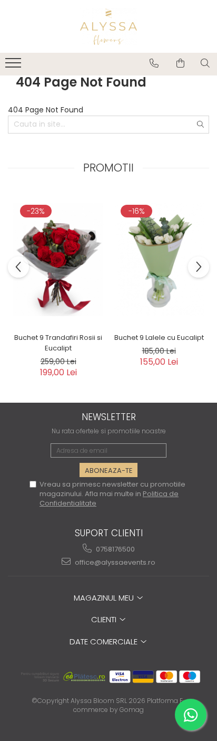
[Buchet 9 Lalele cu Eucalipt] (159, 259)
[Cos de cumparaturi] (180, 63)
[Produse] (14, 66)
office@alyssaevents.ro (114, 562)
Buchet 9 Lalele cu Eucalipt (159, 337)
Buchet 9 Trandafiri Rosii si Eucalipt (58, 342)
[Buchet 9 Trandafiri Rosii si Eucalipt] (58, 259)
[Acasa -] (108, 26)
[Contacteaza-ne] (154, 63)
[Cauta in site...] (205, 63)
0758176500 (114, 549)
